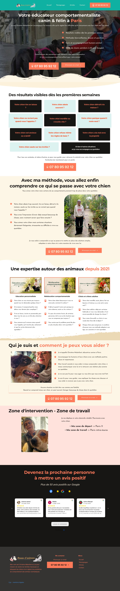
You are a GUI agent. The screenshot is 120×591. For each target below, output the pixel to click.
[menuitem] (49, 5)
